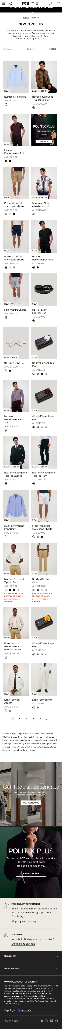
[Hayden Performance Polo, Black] (10, 161)
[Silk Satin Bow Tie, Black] (10, 371)
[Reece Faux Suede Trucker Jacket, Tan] (33, 108)
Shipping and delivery (23, 921)
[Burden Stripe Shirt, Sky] (16, 77)
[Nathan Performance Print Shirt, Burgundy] (5, 431)
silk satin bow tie (14, 363)
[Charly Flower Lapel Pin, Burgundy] (42, 374)
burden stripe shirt (15, 97)
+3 (46, 374)
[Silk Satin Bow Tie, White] (5, 371)
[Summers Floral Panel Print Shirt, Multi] (33, 214)
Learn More (31, 874)
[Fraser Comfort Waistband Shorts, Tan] (5, 214)
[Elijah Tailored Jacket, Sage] (10, 711)
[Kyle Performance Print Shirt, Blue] (16, 506)
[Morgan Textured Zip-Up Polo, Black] (10, 590)
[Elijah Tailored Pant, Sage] (37, 708)
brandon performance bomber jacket (13, 646)
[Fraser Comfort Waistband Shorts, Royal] (14, 214)
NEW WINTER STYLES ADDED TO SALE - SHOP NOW (31, 10)
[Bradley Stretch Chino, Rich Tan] (33, 590)
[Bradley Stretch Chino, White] (42, 590)
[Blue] (5, 537)
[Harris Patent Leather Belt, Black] (33, 321)
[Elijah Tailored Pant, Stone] (33, 708)
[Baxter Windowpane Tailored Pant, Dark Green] (33, 484)
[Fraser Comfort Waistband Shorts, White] (10, 214)
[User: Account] (51, 3)
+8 (46, 590)
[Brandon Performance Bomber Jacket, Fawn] (5, 658)
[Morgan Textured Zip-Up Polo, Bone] (5, 590)
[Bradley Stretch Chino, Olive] (37, 590)
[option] (16, 130)
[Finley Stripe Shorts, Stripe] (5, 318)
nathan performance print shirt (14, 419)
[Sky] (5, 105)
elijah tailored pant (42, 700)
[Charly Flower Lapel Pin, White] (33, 374)
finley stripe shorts (15, 310)
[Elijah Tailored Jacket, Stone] (5, 711)
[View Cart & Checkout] (58, 4)
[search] (11, 3)
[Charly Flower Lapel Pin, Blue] (37, 374)
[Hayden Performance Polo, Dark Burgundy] (5, 161)
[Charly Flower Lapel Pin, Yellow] (33, 654)
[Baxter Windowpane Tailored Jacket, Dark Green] (5, 484)
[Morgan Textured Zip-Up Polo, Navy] (14, 590)
